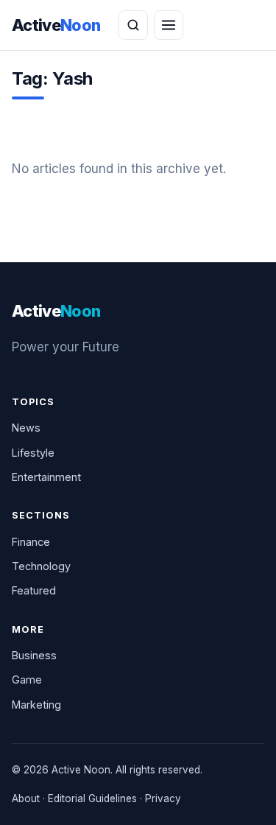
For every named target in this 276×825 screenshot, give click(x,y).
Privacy (163, 798)
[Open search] (133, 25)
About (26, 798)
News (26, 427)
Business (34, 655)
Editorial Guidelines (92, 798)
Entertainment (46, 477)
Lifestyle (33, 452)
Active (56, 25)
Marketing (36, 704)
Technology (41, 566)
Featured (34, 590)
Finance (31, 542)
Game (27, 679)
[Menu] (168, 25)
